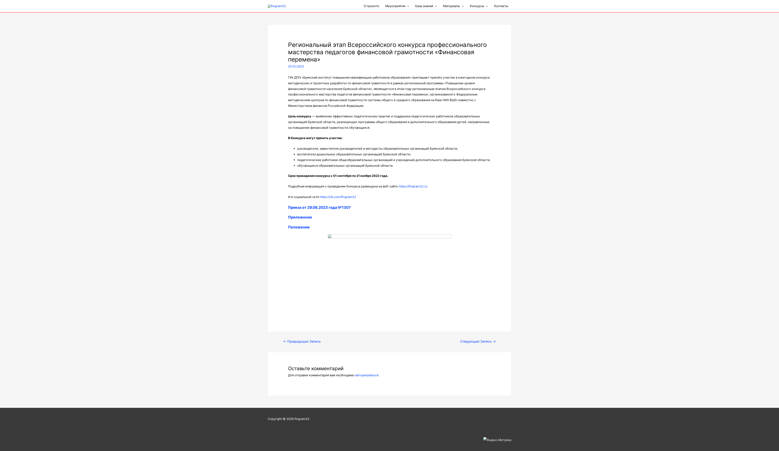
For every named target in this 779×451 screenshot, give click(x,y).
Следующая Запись (478, 341)
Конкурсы (477, 6)
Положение (299, 227)
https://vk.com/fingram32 (338, 197)
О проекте (371, 6)
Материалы (451, 6)
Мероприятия (395, 6)
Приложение (300, 217)
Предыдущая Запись (302, 341)
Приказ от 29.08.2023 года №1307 (319, 207)
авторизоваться (366, 375)
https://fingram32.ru (413, 186)
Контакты (501, 6)
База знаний (424, 6)
